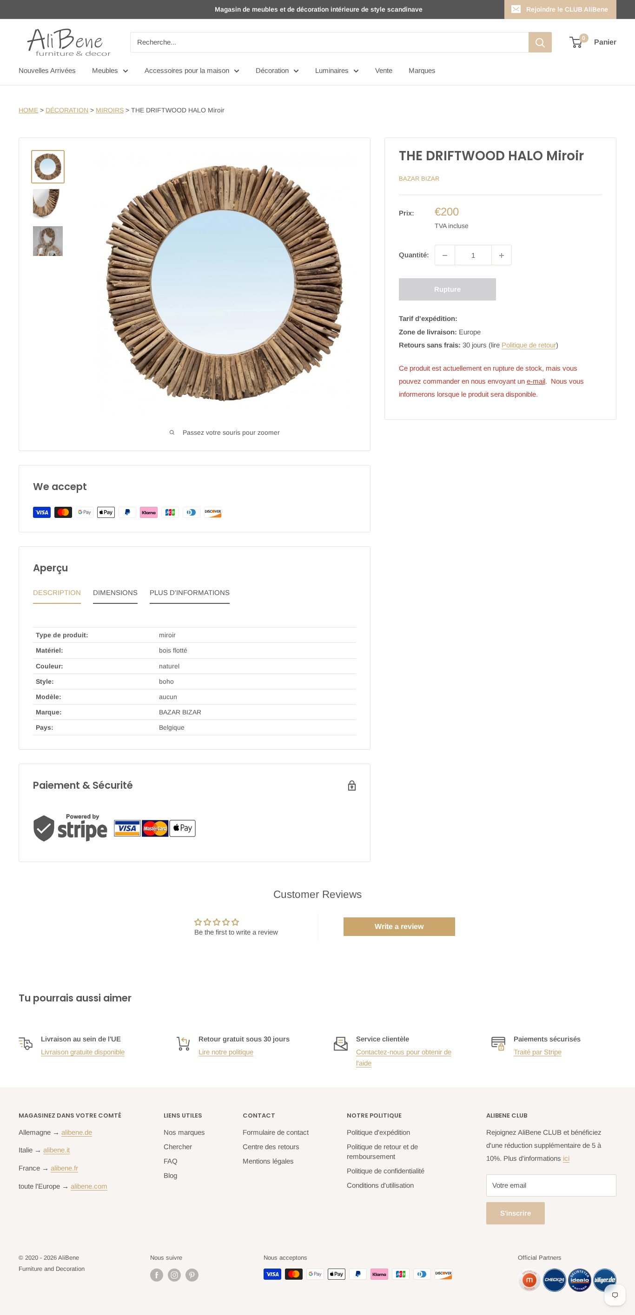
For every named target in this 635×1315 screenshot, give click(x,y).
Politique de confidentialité (385, 1171)
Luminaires (332, 70)
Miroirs (110, 110)
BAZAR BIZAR (419, 178)
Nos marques (184, 1132)
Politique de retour (529, 345)
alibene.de (76, 1132)
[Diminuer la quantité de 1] (445, 255)
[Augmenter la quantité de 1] (501, 255)
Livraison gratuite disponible (83, 1052)
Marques (422, 70)
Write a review (399, 926)
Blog (170, 1175)
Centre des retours (271, 1147)
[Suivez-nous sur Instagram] (174, 1275)
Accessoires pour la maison (187, 70)
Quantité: (414, 255)
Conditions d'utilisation (380, 1185)
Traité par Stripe (538, 1052)
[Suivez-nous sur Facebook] (156, 1275)
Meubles (105, 70)
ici (566, 1158)
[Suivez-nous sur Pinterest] (191, 1275)
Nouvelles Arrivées (47, 70)
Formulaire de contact (276, 1132)
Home (28, 110)
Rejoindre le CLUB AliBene (567, 9)
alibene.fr (64, 1168)
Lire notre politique (225, 1052)
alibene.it (56, 1150)
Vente (383, 70)
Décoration (272, 70)
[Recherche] (540, 42)
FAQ (171, 1161)
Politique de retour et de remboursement (382, 1151)
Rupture (447, 290)
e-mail (536, 381)
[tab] (57, 595)
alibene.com (89, 1186)
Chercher (178, 1147)
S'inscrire (515, 1213)
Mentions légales (268, 1161)
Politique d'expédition (378, 1132)
